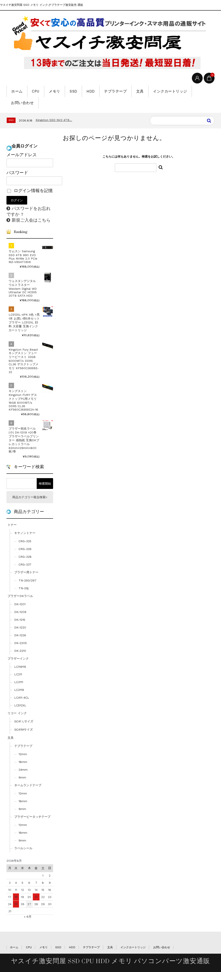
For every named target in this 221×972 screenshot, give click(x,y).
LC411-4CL (21, 697)
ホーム (17, 91)
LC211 (18, 674)
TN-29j (23, 588)
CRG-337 (25, 564)
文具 (140, 91)
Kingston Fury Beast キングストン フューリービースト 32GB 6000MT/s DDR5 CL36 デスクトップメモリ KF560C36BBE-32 (24, 361)
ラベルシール (23, 848)
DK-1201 (19, 604)
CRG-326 (25, 549)
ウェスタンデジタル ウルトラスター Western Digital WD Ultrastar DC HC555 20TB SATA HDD (23, 288)
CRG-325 (25, 541)
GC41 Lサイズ (23, 721)
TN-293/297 (27, 580)
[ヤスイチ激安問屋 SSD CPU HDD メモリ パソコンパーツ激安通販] (110, 43)
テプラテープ (115, 91)
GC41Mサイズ (23, 729)
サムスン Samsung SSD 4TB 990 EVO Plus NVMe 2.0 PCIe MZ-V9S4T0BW (23, 256)
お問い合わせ (22, 103)
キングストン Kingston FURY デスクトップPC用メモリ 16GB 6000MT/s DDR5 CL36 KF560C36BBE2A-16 (23, 400)
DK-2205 (20, 643)
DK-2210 (20, 650)
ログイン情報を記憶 (32, 190)
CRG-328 (25, 556)
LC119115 (20, 666)
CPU (35, 91)
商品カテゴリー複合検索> (29, 497)
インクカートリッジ (170, 91)
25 (16, 904)
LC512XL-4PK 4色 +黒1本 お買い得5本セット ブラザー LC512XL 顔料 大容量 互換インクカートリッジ (24, 322)
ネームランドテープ (27, 785)
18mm (23, 762)
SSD (73, 91)
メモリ (54, 91)
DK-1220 (20, 627)
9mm (22, 777)
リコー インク (17, 713)
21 (36, 896)
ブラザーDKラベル (20, 596)
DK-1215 (19, 619)
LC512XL (20, 705)
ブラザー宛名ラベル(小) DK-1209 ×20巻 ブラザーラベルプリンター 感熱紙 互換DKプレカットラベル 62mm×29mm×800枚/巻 (24, 440)
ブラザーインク (18, 658)
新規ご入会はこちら (31, 220)
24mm (23, 769)
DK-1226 (20, 635)
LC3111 (18, 682)
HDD (91, 91)
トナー (12, 524)
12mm (23, 754)
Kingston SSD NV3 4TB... (54, 120)
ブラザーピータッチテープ (32, 816)
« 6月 (28, 916)
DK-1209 (20, 612)
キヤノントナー (24, 533)
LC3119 (19, 690)
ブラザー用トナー (26, 572)
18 (15, 896)
